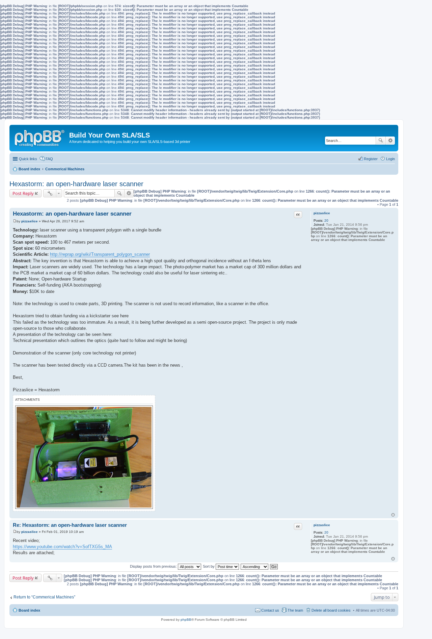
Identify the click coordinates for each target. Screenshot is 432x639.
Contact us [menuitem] (270, 610)
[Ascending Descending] (255, 566)
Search (381, 141)
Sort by (209, 566)
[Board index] (40, 136)
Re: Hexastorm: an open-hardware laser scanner (70, 525)
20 (326, 220)
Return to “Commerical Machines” (44, 597)
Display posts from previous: (154, 566)
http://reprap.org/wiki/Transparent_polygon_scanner (100, 254)
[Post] (15, 221)
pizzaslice (322, 213)
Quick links (28, 159)
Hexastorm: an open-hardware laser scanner (76, 184)
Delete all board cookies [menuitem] (331, 610)
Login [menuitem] (390, 159)
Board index (29, 610)
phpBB (186, 619)
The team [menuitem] (295, 610)
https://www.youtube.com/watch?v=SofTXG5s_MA (62, 546)
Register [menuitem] (371, 159)
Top (393, 515)
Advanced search (390, 141)
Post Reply (23, 193)
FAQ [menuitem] (49, 159)
